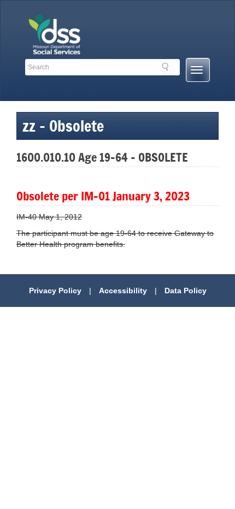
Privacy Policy (55, 290)
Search (168, 68)
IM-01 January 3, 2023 (135, 195)
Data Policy (185, 290)
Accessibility (123, 290)
